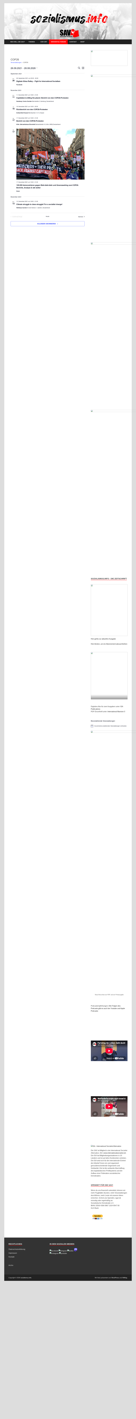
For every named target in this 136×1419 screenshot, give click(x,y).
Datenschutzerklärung (17, 1249)
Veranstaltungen (58, 42)
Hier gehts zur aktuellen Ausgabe (103, 639)
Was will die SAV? (17, 42)
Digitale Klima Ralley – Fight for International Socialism (38, 81)
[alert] (109, 726)
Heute (47, 216)
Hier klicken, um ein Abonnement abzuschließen (109, 644)
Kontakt (73, 42)
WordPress (115, 1277)
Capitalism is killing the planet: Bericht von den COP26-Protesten (42, 98)
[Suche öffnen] (126, 41)
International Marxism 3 (116, 711)
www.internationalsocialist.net (114, 1153)
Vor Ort (43, 42)
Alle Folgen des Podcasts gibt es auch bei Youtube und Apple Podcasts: (108, 1008)
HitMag (124, 1277)
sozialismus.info (26, 1277)
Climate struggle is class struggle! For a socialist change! (39, 204)
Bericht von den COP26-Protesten (30, 121)
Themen (31, 42)
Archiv (10, 1265)
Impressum (13, 1253)
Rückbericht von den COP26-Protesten (32, 109)
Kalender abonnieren (46, 224)
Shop (82, 42)
